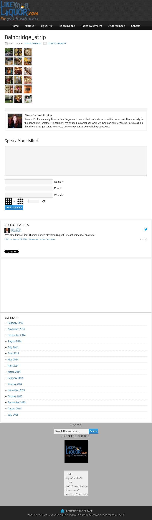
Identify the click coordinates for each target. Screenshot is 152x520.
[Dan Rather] (7, 232)
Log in (121, 515)
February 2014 (15, 378)
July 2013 (13, 414)
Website (59, 194)
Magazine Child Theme (61, 515)
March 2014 (14, 371)
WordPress (109, 515)
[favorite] (146, 239)
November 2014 (16, 329)
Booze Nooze (67, 25)
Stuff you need (116, 25)
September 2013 (16, 402)
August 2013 (14, 408)
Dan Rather (16, 229)
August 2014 (14, 341)
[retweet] (143, 239)
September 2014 (16, 335)
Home (15, 25)
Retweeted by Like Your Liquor (42, 239)
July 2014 (13, 347)
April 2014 (13, 365)
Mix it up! (30, 25)
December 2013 (16, 390)
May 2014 (13, 359)
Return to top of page (79, 511)
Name (57, 181)
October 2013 (15, 396)
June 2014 (13, 353)
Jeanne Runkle (32, 43)
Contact (135, 25)
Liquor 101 (47, 25)
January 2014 (15, 384)
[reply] (140, 239)
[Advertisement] (27, 285)
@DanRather (16, 231)
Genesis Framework (89, 515)
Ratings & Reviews (91, 25)
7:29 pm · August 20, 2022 (15, 239)
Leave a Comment (56, 43)
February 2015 (15, 322)
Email (57, 188)
